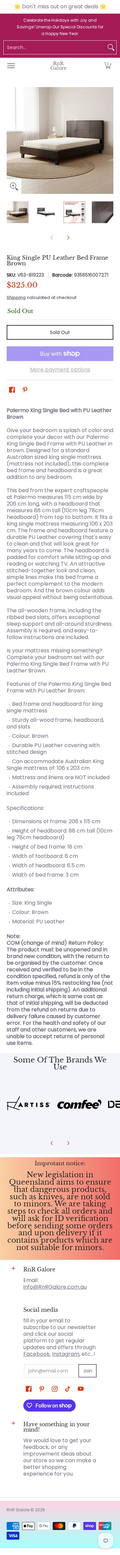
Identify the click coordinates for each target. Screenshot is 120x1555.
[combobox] (55, 47)
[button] (107, 66)
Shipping (16, 297)
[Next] (108, 140)
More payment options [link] (60, 369)
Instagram (65, 1354)
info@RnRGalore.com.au (55, 1287)
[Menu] (11, 66)
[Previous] (11, 140)
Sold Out (60, 332)
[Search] (111, 47)
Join (87, 1370)
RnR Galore (58, 65)
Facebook (36, 1354)
